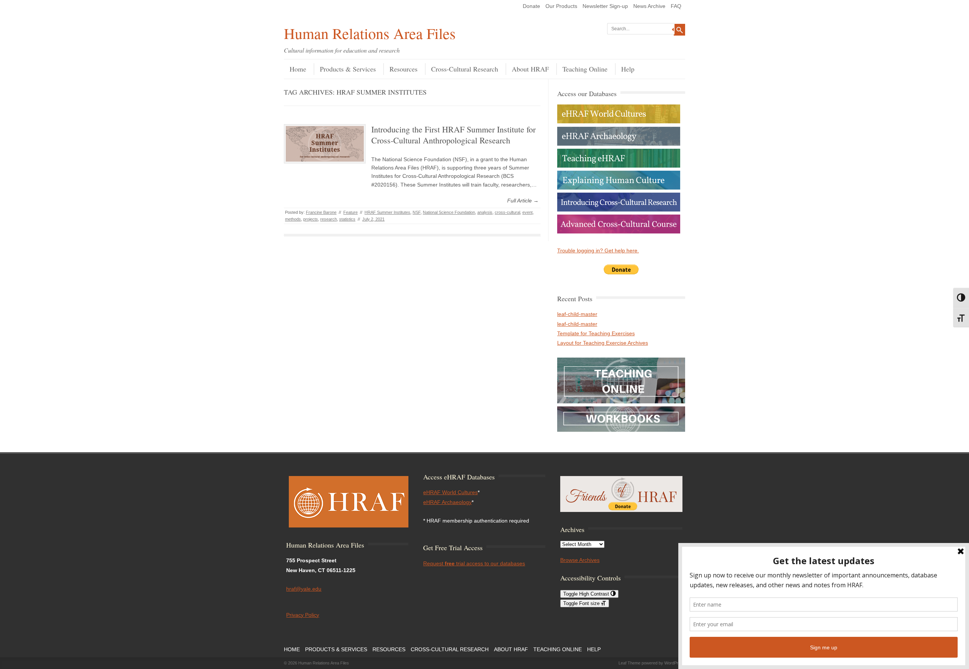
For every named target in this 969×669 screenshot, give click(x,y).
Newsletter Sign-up (605, 6)
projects (310, 219)
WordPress (674, 663)
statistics (347, 219)
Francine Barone (321, 212)
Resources (403, 68)
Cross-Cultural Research (464, 68)
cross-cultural (507, 212)
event (527, 212)
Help (627, 68)
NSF (417, 212)
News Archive (649, 6)
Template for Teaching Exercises (596, 333)
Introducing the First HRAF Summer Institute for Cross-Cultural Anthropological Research (453, 135)
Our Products (561, 6)
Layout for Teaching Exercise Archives (602, 343)
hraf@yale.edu (303, 589)
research (328, 219)
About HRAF (530, 68)
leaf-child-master (577, 314)
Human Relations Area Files (370, 33)
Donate (531, 6)
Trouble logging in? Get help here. (598, 250)
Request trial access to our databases (474, 563)
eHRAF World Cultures (450, 492)
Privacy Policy (302, 615)
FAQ (676, 6)
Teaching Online (585, 68)
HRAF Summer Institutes (387, 212)
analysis (484, 212)
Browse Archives (580, 560)
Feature (350, 212)
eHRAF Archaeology (447, 502)
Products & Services (348, 68)
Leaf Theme (629, 663)
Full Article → (523, 201)
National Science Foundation (449, 212)
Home (298, 68)
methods (293, 219)
